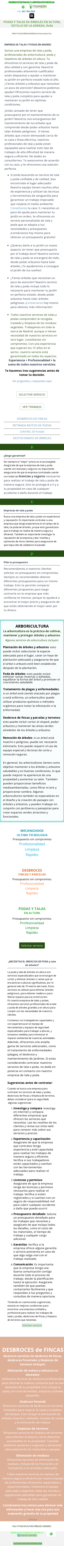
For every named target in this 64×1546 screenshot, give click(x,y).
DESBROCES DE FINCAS (32, 418)
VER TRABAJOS (32, 407)
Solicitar (32, 1519)
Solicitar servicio (32, 945)
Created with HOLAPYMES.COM (27, 1543)
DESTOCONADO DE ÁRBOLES (32, 438)
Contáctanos (34, 303)
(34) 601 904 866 (28, 1535)
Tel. (26, 11)
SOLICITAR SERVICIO (32, 394)
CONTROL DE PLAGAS (32, 431)
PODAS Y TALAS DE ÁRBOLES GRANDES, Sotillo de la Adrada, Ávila (31, 33)
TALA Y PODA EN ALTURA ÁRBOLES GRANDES (31, 1526)
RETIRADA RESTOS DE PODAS (32, 425)
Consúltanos (19, 208)
